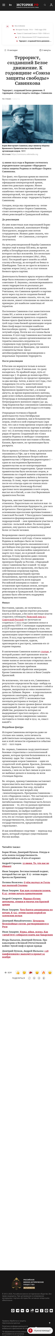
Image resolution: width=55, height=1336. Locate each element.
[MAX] (12, 1310)
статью (45, 651)
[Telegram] (17, 1310)
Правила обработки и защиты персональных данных (14, 1322)
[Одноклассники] (41, 1310)
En (10, 5)
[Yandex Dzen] (46, 1310)
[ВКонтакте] (22, 1310)
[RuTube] (32, 1310)
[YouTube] (36, 1310)
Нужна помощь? (42, 1330)
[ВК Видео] (27, 1310)
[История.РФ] (27, 5)
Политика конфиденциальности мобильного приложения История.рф (17, 1327)
